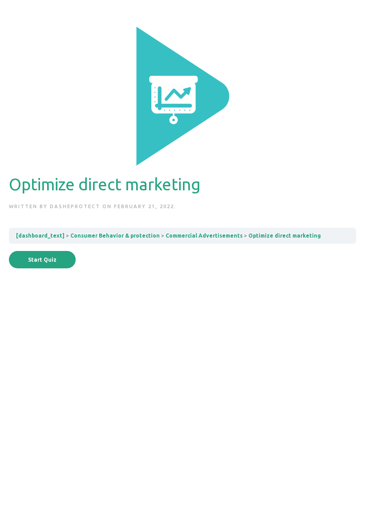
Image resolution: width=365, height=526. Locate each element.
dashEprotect (75, 206)
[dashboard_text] (40, 235)
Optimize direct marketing (284, 235)
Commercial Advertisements (204, 235)
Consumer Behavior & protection (115, 235)
